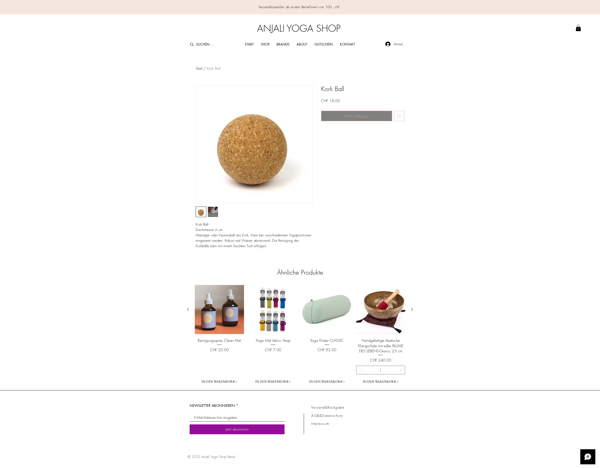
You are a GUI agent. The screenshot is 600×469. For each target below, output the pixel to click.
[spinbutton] (381, 370)
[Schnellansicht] (219, 309)
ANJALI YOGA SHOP (299, 28)
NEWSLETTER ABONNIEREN (212, 405)
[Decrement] (360, 370)
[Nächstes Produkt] (412, 309)
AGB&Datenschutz (327, 415)
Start (199, 68)
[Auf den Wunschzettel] (399, 116)
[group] (300, 335)
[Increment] (401, 370)
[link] (578, 28)
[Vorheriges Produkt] (188, 309)
